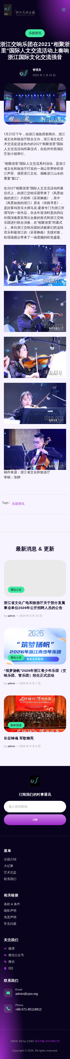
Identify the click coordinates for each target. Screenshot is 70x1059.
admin (11, 615)
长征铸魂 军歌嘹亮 (19, 738)
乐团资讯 (18, 503)
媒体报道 (16, 725)
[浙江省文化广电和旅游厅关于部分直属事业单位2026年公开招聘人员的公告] (35, 578)
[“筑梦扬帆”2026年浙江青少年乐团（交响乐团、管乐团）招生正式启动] (35, 646)
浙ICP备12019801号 (47, 1041)
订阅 (35, 819)
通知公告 (16, 589)
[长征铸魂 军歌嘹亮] (35, 713)
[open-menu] (63, 10)
